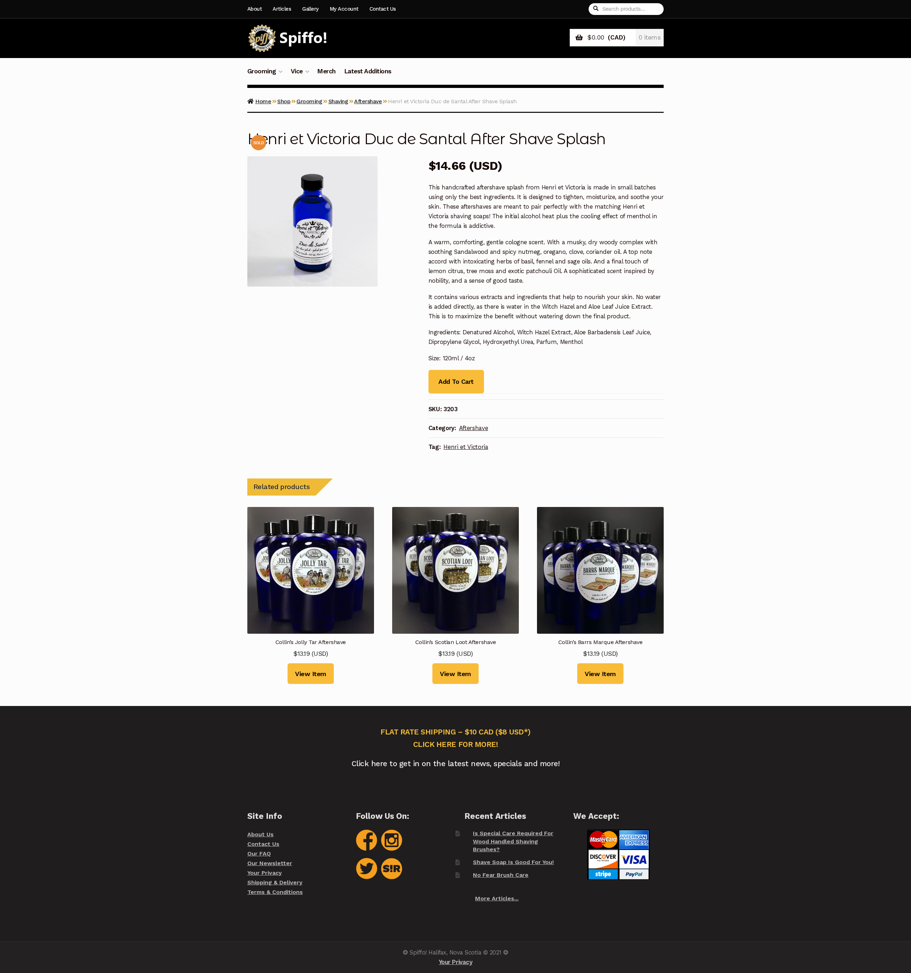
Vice (297, 71)
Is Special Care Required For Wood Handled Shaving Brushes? (513, 841)
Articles (282, 9)
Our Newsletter (269, 863)
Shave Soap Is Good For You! (513, 862)
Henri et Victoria (465, 446)
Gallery (310, 9)
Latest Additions (367, 71)
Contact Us (382, 9)
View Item (310, 674)
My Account (344, 9)
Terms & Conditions (275, 892)
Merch (326, 71)
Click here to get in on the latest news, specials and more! (456, 763)
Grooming (261, 71)
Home (263, 101)
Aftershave (368, 101)
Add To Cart (455, 381)
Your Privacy (264, 872)
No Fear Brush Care (500, 875)
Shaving (338, 101)
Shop (283, 101)
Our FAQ (259, 853)
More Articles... (496, 898)
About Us (260, 834)
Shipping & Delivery (274, 882)
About (254, 9)
